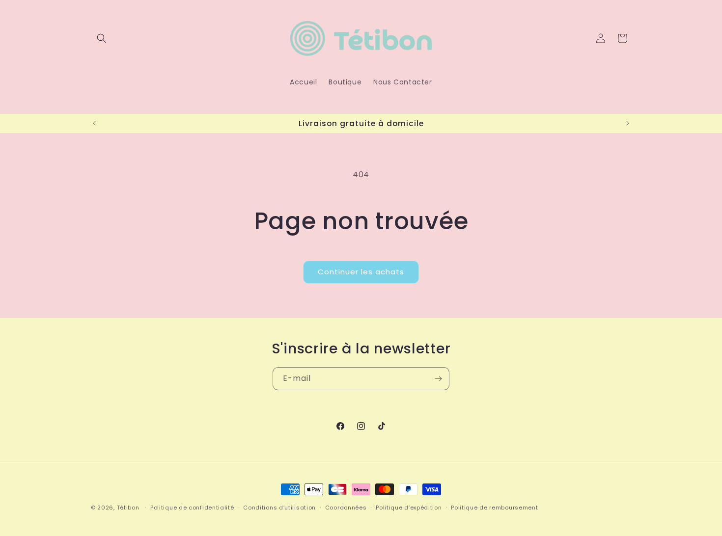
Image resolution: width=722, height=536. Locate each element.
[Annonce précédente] (94, 123)
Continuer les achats (361, 272)
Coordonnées (346, 507)
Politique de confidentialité (192, 507)
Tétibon (128, 507)
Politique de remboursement (494, 507)
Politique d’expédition (409, 507)
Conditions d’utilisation (279, 507)
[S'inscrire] (438, 378)
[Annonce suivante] (628, 123)
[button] (101, 38)
